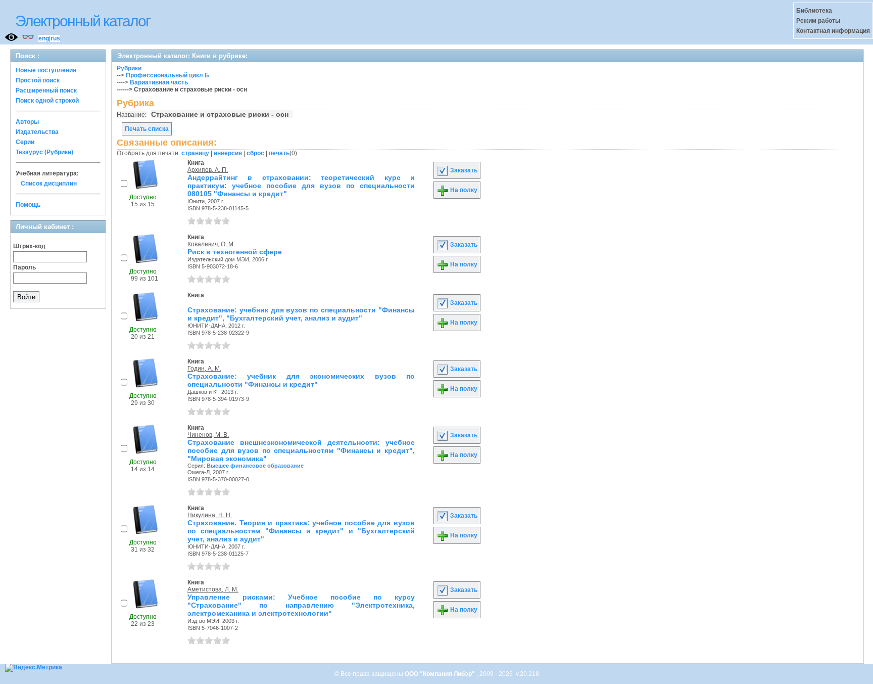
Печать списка (147, 128)
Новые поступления (46, 70)
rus (55, 38)
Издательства (37, 131)
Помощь (28, 204)
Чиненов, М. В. (208, 434)
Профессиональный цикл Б (167, 75)
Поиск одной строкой (47, 100)
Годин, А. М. (204, 368)
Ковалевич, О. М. (211, 244)
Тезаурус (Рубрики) (44, 152)
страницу (195, 153)
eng (43, 38)
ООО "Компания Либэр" (440, 673)
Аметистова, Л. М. (212, 589)
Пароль (24, 267)
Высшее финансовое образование (255, 466)
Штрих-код (29, 246)
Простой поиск (38, 80)
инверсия (228, 153)
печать (279, 153)
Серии (25, 142)
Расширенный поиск (46, 90)
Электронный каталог (82, 21)
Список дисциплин (49, 183)
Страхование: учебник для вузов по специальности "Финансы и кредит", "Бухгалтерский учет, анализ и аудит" (301, 314)
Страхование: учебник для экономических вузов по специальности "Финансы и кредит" (301, 380)
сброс (255, 153)
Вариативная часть (159, 82)
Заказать (463, 170)
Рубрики (129, 68)
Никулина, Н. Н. (209, 515)
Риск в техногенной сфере (234, 252)
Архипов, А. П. (207, 169)
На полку (463, 190)
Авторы (27, 121)
